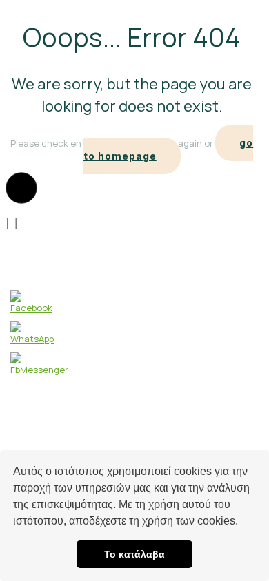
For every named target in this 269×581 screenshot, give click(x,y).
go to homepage (168, 149)
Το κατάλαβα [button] (134, 554)
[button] (243, 522)
